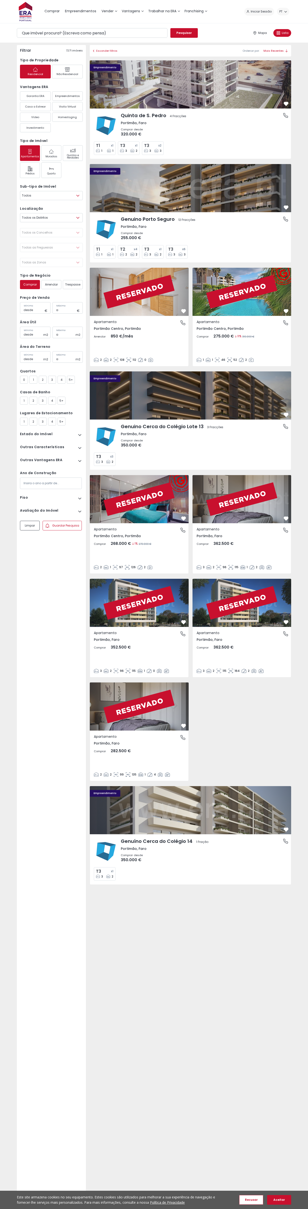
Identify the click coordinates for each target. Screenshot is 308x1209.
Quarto (51, 173)
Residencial (35, 74)
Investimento (35, 128)
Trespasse (72, 284)
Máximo (60, 305)
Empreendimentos (67, 96)
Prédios (30, 173)
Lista (285, 33)
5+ (71, 380)
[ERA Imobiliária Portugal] (25, 11)
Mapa (262, 33)
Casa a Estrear (35, 106)
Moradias (51, 156)
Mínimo (28, 305)
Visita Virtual (67, 106)
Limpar (30, 525)
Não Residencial (67, 74)
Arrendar (51, 284)
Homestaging (67, 117)
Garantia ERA (35, 96)
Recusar (251, 1200)
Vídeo (35, 117)
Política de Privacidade (167, 1202)
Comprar (30, 284)
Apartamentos (30, 156)
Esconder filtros (106, 51)
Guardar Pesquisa (65, 525)
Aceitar (279, 1200)
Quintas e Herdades (73, 156)
